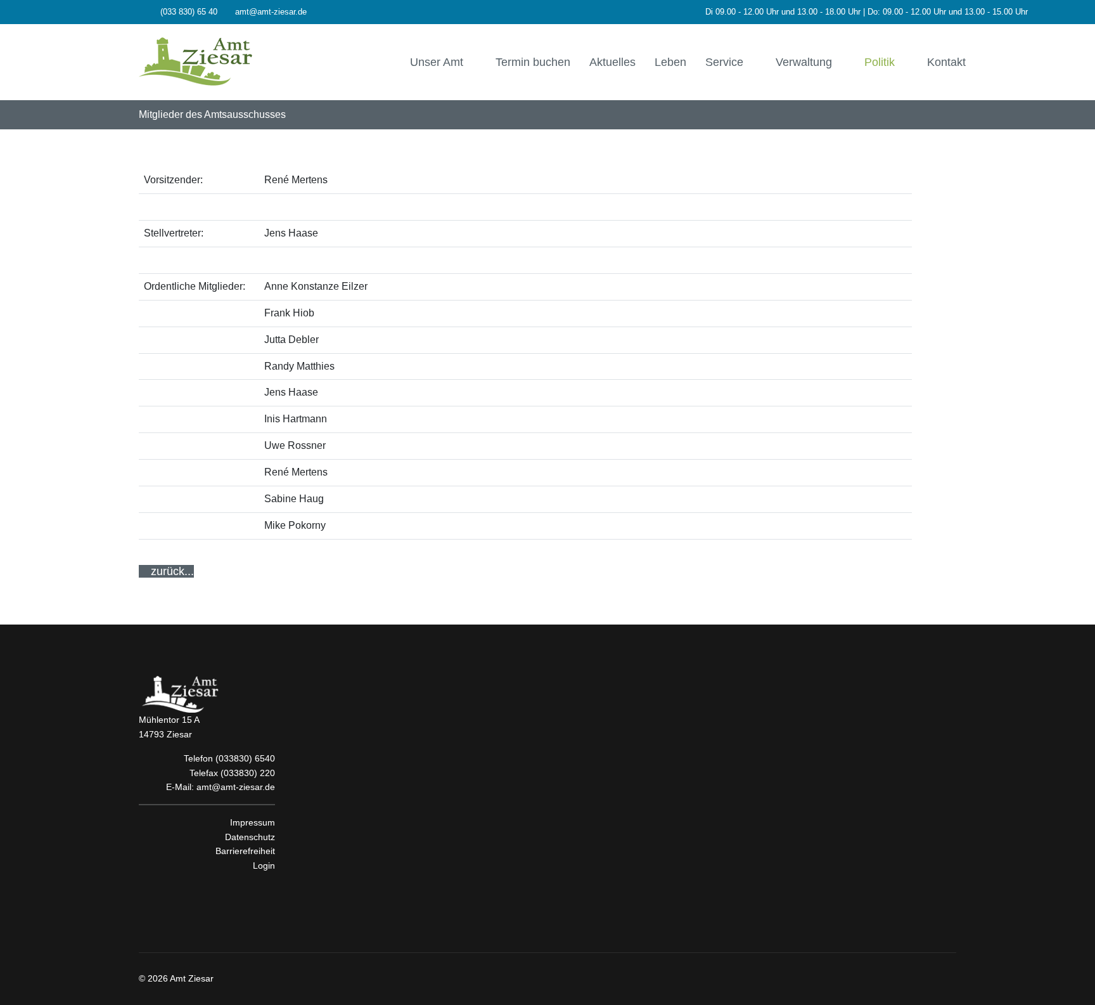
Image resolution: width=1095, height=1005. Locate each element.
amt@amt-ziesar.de (271, 12)
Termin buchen (533, 62)
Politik (879, 62)
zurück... (171, 571)
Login (264, 865)
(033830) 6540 (245, 758)
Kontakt (946, 62)
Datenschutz (250, 837)
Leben (670, 62)
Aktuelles (612, 62)
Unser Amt (436, 62)
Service (724, 62)
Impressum (252, 822)
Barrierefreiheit (245, 851)
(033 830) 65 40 (188, 12)
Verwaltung (804, 62)
